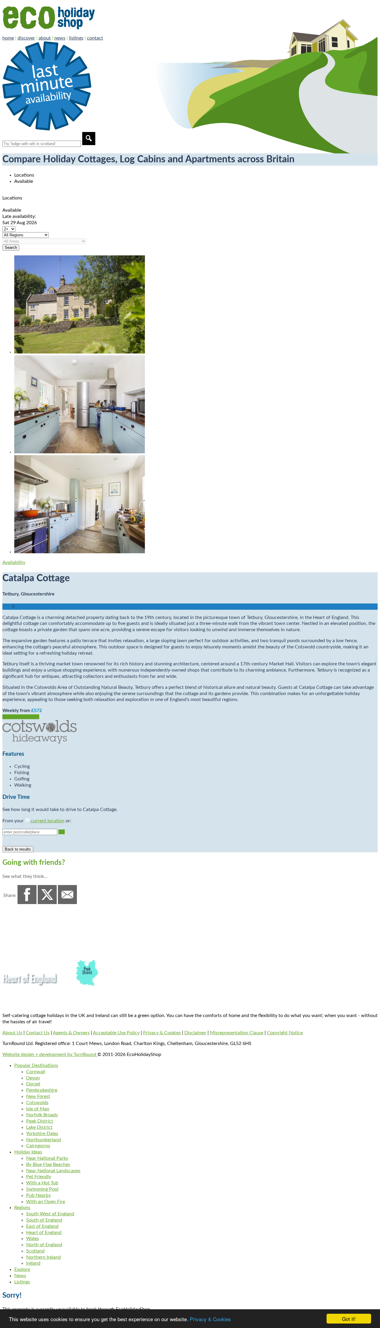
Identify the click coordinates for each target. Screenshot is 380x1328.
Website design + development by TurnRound (49, 1054)
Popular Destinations (36, 1065)
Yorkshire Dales (42, 1133)
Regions (22, 1207)
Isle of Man (37, 1109)
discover (26, 38)
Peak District (39, 1121)
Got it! (349, 1318)
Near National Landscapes (53, 1170)
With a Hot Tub (42, 1183)
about (45, 38)
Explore (22, 1269)
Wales (32, 1238)
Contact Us (38, 1032)
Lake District (39, 1127)
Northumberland (43, 1139)
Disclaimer (195, 1032)
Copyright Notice (285, 1032)
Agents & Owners (71, 1032)
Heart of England (43, 1232)
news (59, 38)
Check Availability (20, 716)
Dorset (33, 1084)
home (8, 38)
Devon (33, 1078)
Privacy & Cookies (210, 1319)
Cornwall (35, 1071)
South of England (44, 1220)
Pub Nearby (38, 1195)
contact (95, 38)
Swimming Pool (42, 1189)
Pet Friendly (38, 1176)
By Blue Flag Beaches (48, 1164)
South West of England (50, 1213)
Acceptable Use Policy (116, 1032)
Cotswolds (37, 1102)
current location (47, 820)
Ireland (33, 1263)
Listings (22, 1282)
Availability (13, 562)
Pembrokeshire (41, 1090)
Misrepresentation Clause (236, 1032)
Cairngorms (38, 1145)
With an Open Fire (45, 1201)
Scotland (35, 1251)
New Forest (38, 1096)
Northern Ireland (43, 1257)
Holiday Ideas (28, 1152)
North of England (44, 1244)
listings (76, 38)
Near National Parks (47, 1158)
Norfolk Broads (42, 1114)
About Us (12, 1032)
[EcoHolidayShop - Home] (65, 31)
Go (61, 831)
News (20, 1275)
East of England (42, 1226)
